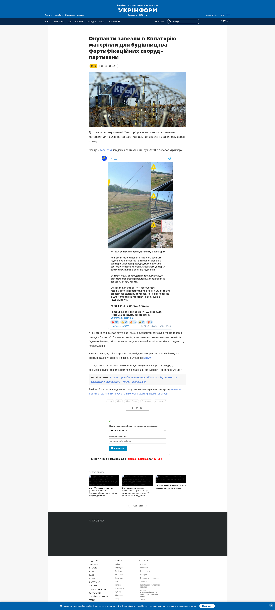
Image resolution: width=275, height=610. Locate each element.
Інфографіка (94, 582)
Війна (48, 21)
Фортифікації (160, 401)
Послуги (48, 15)
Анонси (80, 15)
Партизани (146, 401)
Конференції (95, 593)
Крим (110, 401)
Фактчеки (119, 578)
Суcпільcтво (120, 588)
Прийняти (207, 606)
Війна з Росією (131, 401)
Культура (91, 21)
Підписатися (117, 448)
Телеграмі (106, 150)
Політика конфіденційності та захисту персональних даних (149, 593)
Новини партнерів (97, 589)
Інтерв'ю (93, 568)
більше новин (137, 506)
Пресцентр (70, 15)
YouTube (157, 459)
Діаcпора (119, 595)
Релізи (92, 600)
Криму (146, 357)
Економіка (59, 21)
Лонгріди (93, 586)
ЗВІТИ (142, 600)
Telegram (131, 459)
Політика (118, 571)
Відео (91, 575)
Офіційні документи (98, 597)
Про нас (143, 564)
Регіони (79, 21)
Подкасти (93, 561)
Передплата (145, 571)
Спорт (102, 21)
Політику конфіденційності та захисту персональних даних (168, 606)
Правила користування (149, 578)
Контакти (159, 21)
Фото (91, 571)
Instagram (143, 459)
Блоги (92, 579)
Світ (70, 21)
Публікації (93, 564)
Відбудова (119, 568)
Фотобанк (58, 15)
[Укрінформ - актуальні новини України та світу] (137, 10)
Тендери (143, 582)
